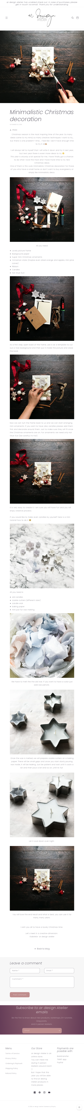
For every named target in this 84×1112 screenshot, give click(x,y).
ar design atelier (38, 1106)
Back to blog (43, 948)
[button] (6, 17)
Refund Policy (11, 1073)
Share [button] (14, 130)
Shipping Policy (11, 1068)
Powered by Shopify (50, 1106)
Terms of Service (12, 1053)
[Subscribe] (59, 1030)
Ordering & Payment (13, 1063)
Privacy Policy (10, 1058)
